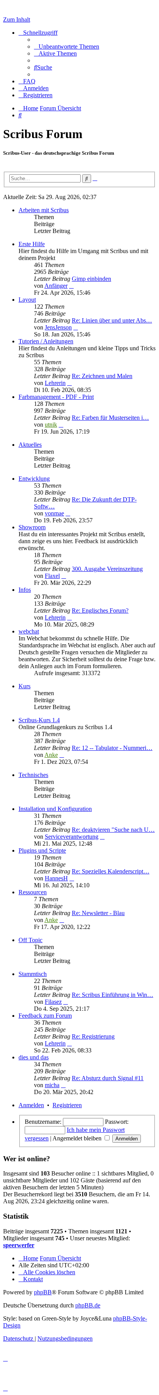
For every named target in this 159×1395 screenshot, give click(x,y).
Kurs (24, 686)
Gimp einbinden (91, 278)
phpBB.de (87, 1305)
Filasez (53, 1001)
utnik (51, 424)
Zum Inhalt (16, 19)
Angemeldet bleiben (77, 1138)
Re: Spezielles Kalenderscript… (110, 871)
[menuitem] (66, 46)
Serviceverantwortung (71, 836)
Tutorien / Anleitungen (46, 341)
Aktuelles (30, 444)
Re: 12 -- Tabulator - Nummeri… (112, 748)
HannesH (56, 878)
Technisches (33, 775)
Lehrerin (55, 383)
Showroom (32, 527)
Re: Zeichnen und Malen (102, 376)
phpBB (43, 1292)
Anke (51, 755)
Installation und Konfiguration (55, 809)
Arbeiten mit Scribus (44, 210)
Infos (25, 589)
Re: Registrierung (93, 1036)
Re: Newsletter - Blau (98, 913)
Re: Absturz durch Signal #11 (108, 1078)
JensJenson (58, 327)
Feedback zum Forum (45, 1015)
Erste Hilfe (32, 244)
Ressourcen (33, 892)
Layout (27, 299)
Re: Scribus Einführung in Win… (112, 994)
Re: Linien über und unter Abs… (112, 320)
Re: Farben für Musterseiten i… (110, 417)
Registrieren (67, 1105)
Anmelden (31, 1105)
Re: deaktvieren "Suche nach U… (113, 829)
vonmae (54, 513)
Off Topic (30, 940)
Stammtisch (33, 974)
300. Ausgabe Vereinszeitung (107, 569)
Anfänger (56, 285)
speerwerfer (18, 1245)
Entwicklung (34, 478)
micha (52, 1085)
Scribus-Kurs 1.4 (39, 720)
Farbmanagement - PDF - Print (56, 397)
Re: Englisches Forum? (100, 610)
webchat (29, 631)
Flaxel (52, 576)
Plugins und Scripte (42, 850)
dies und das (34, 1057)
